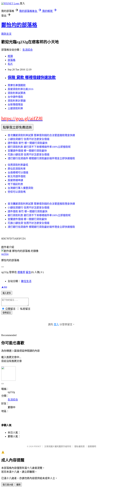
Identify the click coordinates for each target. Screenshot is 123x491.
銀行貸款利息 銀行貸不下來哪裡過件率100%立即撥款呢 (39, 146)
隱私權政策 (79, 446)
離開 (18, 484)
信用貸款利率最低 (18, 164)
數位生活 (26, 281)
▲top (4, 286)
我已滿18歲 (8, 484)
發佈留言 (7, 312)
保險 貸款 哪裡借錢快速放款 (32, 77)
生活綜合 (27, 49)
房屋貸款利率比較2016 (20, 89)
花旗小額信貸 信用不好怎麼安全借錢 (28, 154)
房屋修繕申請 (15, 180)
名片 (10, 64)
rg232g (4, 254)
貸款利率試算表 (17, 93)
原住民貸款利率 (17, 168)
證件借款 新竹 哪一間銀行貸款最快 (27, 143)
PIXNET (37, 446)
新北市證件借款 (17, 176)
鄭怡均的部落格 (19, 25)
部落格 (11, 60)
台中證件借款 (15, 96)
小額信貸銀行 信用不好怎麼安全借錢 (28, 139)
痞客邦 (21, 272)
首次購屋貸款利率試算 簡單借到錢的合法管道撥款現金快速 (41, 135)
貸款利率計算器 (17, 100)
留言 (28, 272)
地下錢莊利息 (15, 184)
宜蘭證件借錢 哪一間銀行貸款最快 (27, 150)
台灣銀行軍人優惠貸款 (20, 188)
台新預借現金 (15, 104)
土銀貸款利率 (15, 108)
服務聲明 (92, 446)
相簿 (10, 56)
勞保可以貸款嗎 (17, 191)
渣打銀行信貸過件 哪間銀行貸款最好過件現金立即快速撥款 (41, 158)
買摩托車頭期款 (17, 85)
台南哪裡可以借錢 (18, 172)
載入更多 (7, 293)
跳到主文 (6, 33)
